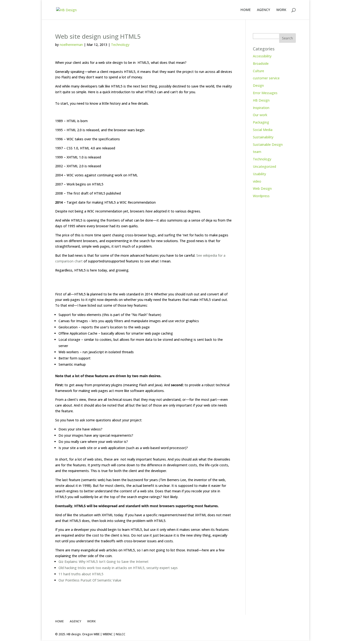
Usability (259, 174)
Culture (258, 71)
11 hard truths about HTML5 (80, 574)
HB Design (261, 100)
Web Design (262, 188)
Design (258, 85)
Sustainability (263, 137)
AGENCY (263, 10)
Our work (260, 115)
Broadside (261, 63)
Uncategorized (264, 166)
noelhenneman (71, 44)
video (257, 181)
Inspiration (261, 107)
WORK (281, 10)
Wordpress (261, 196)
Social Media (262, 129)
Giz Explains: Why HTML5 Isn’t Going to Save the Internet (103, 561)
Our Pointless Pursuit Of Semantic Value (89, 580)
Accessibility (262, 56)
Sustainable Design (268, 144)
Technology (120, 44)
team (257, 151)
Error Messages (265, 93)
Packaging (261, 122)
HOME (245, 10)
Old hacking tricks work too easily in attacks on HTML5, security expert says (118, 567)
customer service (266, 78)
